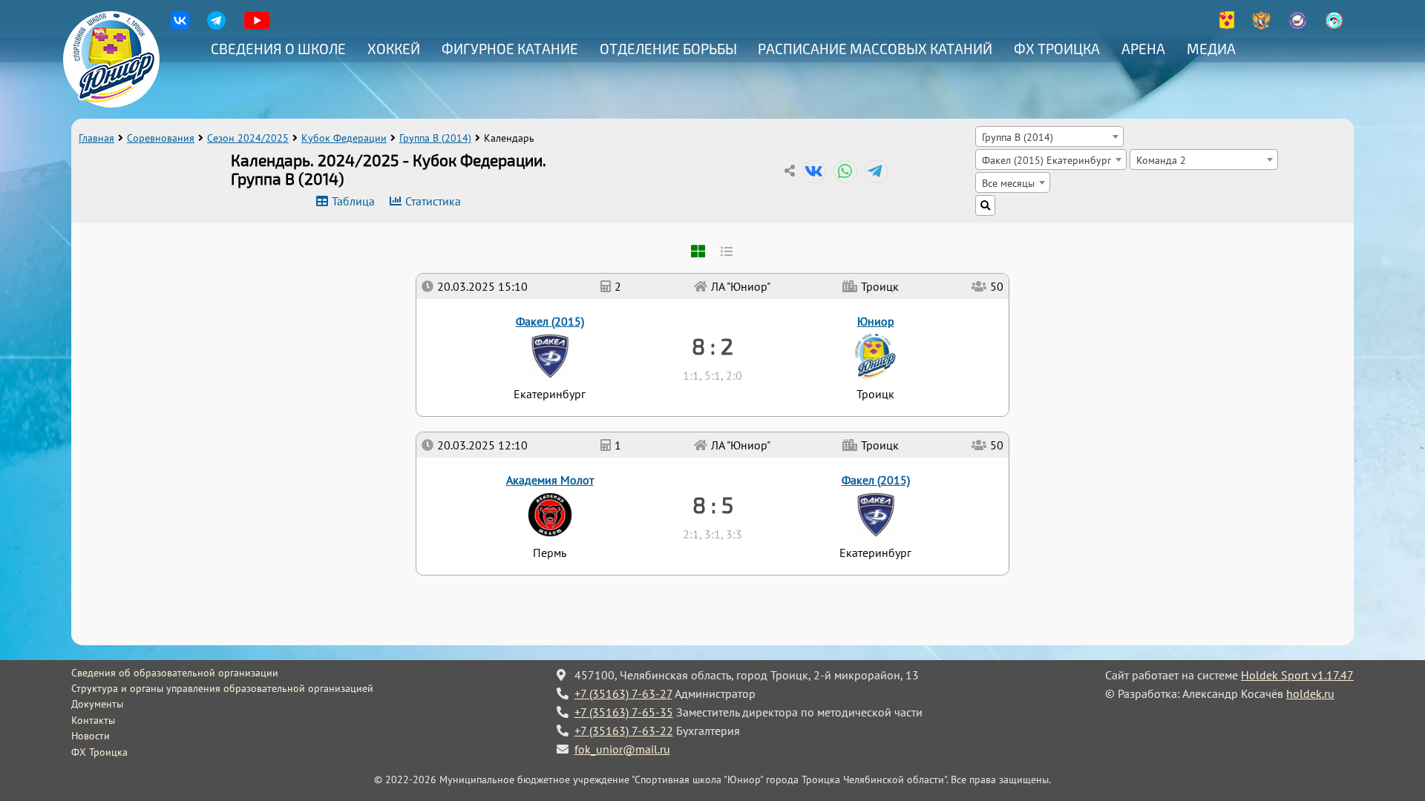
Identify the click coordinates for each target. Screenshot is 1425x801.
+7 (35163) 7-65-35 (623, 712)
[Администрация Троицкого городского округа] (1226, 25)
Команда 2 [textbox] (1161, 160)
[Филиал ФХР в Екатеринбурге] (1297, 25)
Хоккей (393, 48)
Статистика (433, 201)
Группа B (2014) (435, 138)
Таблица (353, 201)
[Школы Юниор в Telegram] (216, 25)
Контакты (93, 720)
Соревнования (160, 138)
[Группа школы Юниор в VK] (180, 25)
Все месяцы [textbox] (1008, 183)
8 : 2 (712, 345)
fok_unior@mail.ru (622, 749)
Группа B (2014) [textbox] (1017, 137)
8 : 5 (712, 504)
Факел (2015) (876, 479)
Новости (90, 736)
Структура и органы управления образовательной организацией (222, 688)
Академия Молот (550, 479)
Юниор (875, 321)
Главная (96, 138)
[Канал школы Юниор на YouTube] (256, 25)
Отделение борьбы (668, 48)
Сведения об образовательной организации (174, 673)
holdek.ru (1310, 693)
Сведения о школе (278, 48)
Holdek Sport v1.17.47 (1297, 675)
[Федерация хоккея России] (1261, 25)
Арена (1143, 48)
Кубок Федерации (344, 138)
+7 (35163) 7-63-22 (623, 730)
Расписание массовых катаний (875, 48)
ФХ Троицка (1057, 48)
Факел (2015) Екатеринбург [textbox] (1046, 160)
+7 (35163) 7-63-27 (623, 693)
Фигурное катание (510, 48)
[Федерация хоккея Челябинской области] (1334, 25)
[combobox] (1049, 136)
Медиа (1211, 48)
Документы (97, 704)
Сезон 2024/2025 (248, 138)
